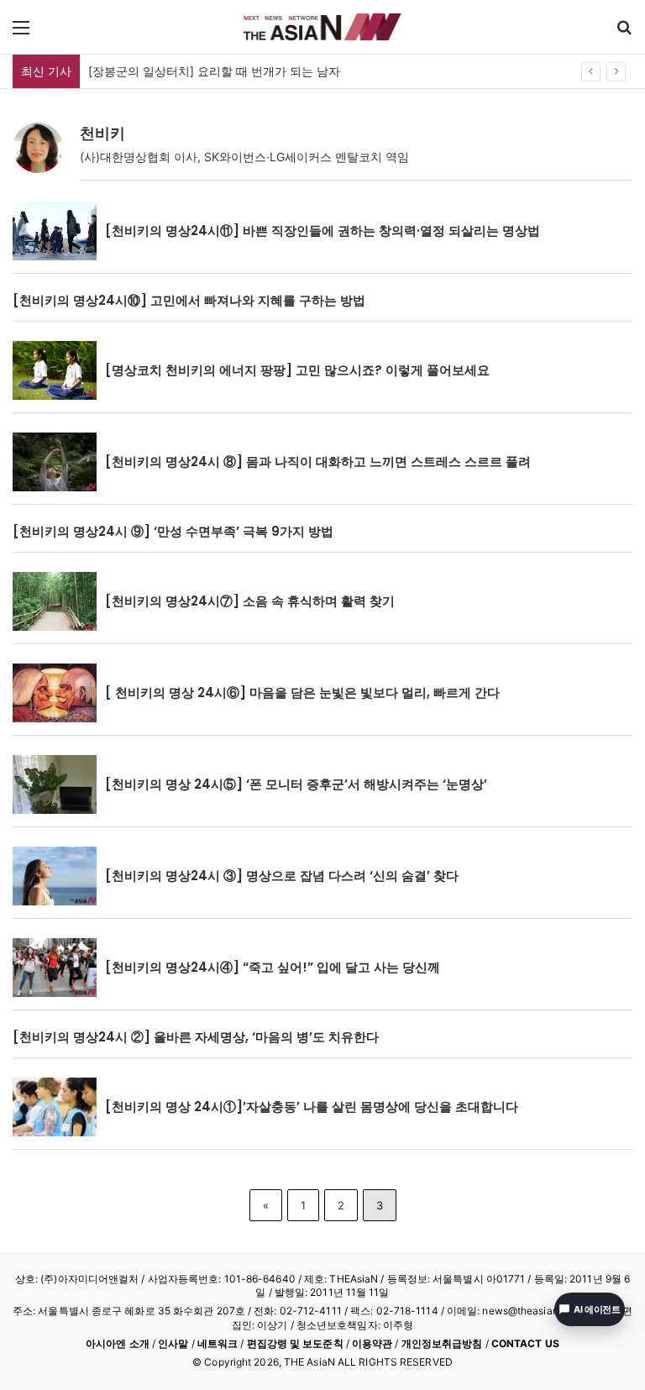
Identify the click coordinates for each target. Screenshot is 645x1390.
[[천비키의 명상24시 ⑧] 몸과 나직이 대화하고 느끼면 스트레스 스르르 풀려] (55, 462)
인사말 (173, 1343)
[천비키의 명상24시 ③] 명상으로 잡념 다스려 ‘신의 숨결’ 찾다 (282, 875)
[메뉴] (21, 33)
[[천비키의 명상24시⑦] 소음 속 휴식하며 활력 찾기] (55, 601)
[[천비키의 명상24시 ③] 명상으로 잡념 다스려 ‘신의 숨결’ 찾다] (55, 876)
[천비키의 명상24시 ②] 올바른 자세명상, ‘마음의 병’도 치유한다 (196, 1037)
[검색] (624, 33)
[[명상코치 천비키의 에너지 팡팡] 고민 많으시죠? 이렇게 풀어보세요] (55, 370)
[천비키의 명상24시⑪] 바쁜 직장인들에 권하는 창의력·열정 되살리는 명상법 (322, 230)
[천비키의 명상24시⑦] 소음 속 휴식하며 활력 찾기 (250, 601)
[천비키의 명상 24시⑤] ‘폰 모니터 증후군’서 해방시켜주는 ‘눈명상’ (296, 784)
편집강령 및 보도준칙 (295, 1343)
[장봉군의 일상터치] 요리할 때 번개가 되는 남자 (214, 71)
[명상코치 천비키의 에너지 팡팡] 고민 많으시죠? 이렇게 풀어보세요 (297, 370)
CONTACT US (525, 1343)
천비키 (102, 133)
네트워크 (217, 1343)
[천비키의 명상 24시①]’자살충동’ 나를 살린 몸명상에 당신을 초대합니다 (311, 1106)
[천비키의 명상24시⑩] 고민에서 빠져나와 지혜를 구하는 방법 (189, 300)
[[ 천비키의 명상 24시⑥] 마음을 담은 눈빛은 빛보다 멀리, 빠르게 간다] (55, 693)
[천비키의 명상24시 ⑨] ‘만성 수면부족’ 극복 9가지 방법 (173, 531)
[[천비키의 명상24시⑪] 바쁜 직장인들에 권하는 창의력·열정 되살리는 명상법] (55, 231)
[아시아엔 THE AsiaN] (322, 27)
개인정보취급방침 (442, 1343)
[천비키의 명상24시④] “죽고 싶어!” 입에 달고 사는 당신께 (272, 967)
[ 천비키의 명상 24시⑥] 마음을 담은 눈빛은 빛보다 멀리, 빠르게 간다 (302, 692)
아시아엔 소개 (117, 1343)
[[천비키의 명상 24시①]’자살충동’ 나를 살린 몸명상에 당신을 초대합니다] (55, 1107)
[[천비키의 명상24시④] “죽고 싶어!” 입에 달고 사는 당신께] (55, 967)
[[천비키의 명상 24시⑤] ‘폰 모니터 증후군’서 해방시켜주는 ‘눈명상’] (55, 784)
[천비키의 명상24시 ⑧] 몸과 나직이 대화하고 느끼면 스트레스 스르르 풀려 (318, 461)
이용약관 (372, 1343)
